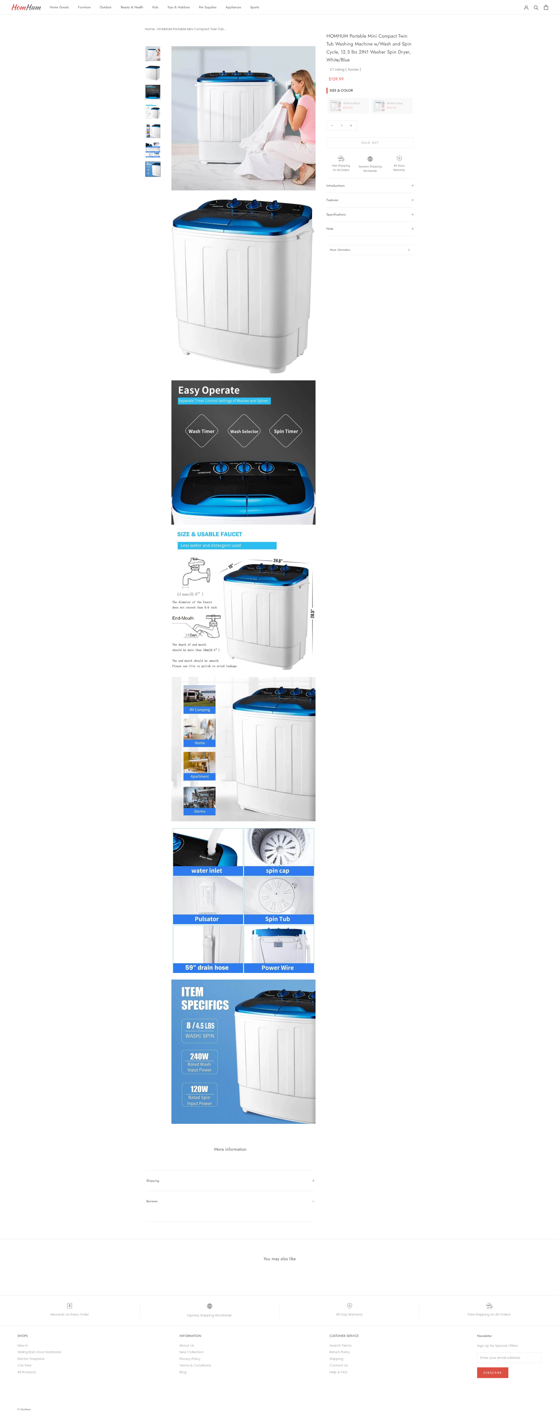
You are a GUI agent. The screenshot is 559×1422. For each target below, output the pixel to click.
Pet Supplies (207, 7)
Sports (254, 7)
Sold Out (370, 143)
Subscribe (492, 1373)
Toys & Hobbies (178, 7)
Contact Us (339, 1365)
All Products (26, 1372)
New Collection (191, 1352)
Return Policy (340, 1352)
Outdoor (106, 7)
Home (150, 29)
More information (340, 250)
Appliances (233, 7)
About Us (186, 1345)
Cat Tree (24, 1365)
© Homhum (24, 1409)
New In (22, 1345)
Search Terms (341, 1345)
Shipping (152, 1180)
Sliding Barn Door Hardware (39, 1352)
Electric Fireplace (30, 1358)
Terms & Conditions (195, 1365)
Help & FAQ (338, 1372)
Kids (155, 7)
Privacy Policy (189, 1358)
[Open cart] (546, 7)
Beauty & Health (132, 7)
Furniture (84, 7)
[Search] (536, 7)
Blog (182, 1372)
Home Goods (59, 7)
